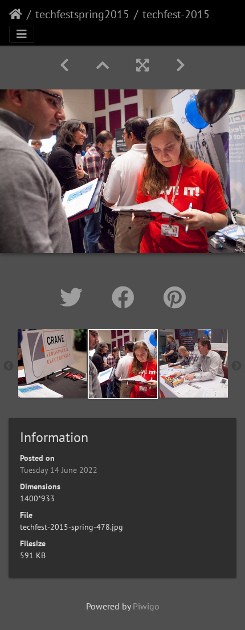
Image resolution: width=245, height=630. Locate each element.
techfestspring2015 (82, 14)
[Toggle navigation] (21, 34)
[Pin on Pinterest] (174, 297)
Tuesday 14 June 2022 (58, 470)
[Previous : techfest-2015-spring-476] (64, 65)
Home (15, 14)
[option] (52, 363)
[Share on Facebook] (126, 297)
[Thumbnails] (102, 65)
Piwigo (146, 606)
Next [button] (236, 366)
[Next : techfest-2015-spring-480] (180, 65)
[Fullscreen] (142, 65)
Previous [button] (8, 366)
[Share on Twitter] (74, 297)
